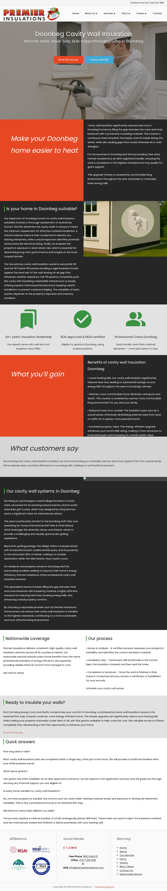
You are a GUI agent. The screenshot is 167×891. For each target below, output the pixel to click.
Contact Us (126, 870)
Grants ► (142, 13)
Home (75, 13)
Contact (157, 13)
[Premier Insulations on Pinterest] (76, 847)
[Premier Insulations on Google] (69, 847)
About (123, 851)
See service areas (13, 672)
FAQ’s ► (126, 13)
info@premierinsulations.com (86, 867)
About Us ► (91, 13)
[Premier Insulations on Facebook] (64, 847)
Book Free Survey (13, 732)
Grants (124, 862)
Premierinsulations (104, 886)
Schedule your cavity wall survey (105, 688)
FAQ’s (123, 859)
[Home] (31, 13)
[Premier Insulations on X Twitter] (66, 847)
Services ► (110, 13)
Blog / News (127, 866)
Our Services (127, 855)
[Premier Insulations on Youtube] (73, 847)
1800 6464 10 (90, 856)
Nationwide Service (131, 874)
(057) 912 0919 (87, 860)
